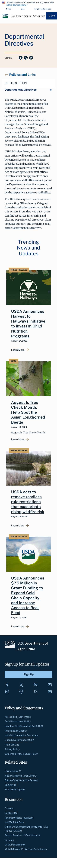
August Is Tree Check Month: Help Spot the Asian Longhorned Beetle (28, 412)
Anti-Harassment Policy (18, 721)
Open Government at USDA (19, 739)
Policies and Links (22, 75)
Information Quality (16, 730)
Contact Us (11, 812)
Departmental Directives (21, 89)
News (8, 9)
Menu (52, 16)
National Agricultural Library (20, 775)
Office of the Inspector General (21, 780)
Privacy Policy (12, 749)
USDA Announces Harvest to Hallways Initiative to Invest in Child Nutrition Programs (28, 323)
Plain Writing (12, 744)
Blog (22, 9)
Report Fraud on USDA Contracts (22, 835)
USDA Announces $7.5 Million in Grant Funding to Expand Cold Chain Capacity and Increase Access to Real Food (27, 595)
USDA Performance (15, 844)
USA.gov (9, 784)
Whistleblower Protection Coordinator (26, 849)
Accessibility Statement (18, 716)
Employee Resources (43, 9)
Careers (9, 808)
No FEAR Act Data (14, 822)
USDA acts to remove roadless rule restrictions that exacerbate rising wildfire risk (27, 502)
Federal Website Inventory (19, 817)
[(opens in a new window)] (7, 685)
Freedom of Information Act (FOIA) (24, 725)
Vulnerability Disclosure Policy (21, 753)
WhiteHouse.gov (13, 789)
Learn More (17, 350)
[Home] (6, 17)
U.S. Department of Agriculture (28, 15)
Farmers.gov (11, 770)
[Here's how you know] (28, 3)
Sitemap (9, 840)
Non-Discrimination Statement (22, 735)
